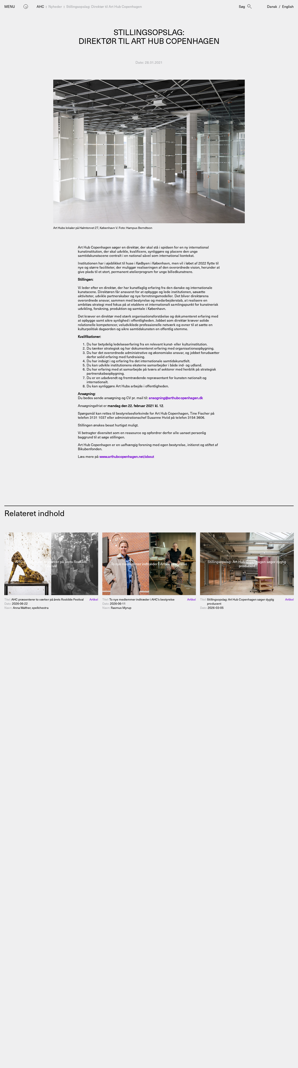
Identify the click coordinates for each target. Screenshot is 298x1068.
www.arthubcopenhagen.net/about (126, 456)
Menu (9, 6)
